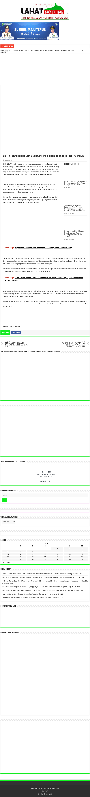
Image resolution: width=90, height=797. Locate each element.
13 (33, 554)
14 (45, 554)
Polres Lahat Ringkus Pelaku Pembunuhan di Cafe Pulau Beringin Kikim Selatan (75, 183)
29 (57, 560)
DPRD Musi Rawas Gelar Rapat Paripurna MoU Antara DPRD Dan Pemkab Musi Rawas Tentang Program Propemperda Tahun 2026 (45, 581)
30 (70, 560)
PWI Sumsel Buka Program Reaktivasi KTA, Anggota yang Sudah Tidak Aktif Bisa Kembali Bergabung (35, 587)
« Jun (3, 562)
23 (70, 557)
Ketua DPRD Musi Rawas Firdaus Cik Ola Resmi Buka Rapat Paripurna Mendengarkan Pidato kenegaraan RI (37, 577)
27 (33, 560)
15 (57, 554)
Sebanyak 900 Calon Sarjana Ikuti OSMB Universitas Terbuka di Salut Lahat (26, 598)
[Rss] (43, 791)
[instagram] (47, 791)
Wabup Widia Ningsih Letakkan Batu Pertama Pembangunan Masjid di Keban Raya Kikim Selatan (74, 208)
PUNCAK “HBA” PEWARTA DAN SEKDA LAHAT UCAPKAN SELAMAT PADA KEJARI (73, 344)
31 (82, 560)
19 (20, 557)
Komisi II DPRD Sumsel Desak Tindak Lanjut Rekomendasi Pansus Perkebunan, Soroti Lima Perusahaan (36, 574)
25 (8, 560)
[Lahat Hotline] (45, 11)
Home (2, 50)
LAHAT (8, 50)
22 (57, 557)
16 (70, 554)
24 (82, 557)
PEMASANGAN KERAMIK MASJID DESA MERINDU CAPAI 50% (16, 344)
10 (82, 551)
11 (8, 554)
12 (20, 554)
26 (20, 560)
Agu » (8, 562)
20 (33, 557)
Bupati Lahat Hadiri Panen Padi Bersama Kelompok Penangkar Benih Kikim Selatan (74, 233)
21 (45, 557)
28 (45, 560)
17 (82, 554)
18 (8, 557)
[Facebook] (45, 791)
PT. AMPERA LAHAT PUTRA (50, 788)
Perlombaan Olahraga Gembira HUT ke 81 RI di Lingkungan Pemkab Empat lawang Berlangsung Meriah (36, 590)
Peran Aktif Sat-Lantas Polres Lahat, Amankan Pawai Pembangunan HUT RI (26, 594)
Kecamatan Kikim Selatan (21, 50)
